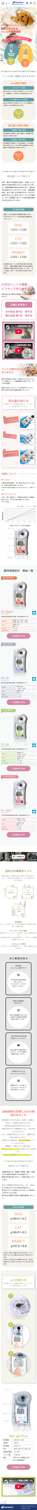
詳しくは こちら (18, 113)
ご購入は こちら (10, 60)
